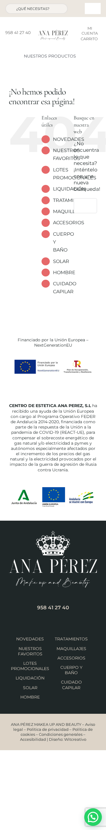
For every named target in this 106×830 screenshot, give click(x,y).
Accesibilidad (33, 739)
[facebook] (11, 41)
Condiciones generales (60, 734)
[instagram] (21, 41)
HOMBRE (64, 272)
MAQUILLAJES (71, 648)
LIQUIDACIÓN (30, 678)
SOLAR (61, 261)
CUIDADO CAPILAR (71, 684)
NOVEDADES (68, 139)
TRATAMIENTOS (71, 639)
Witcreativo (75, 739)
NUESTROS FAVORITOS (30, 651)
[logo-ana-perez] (52, 32)
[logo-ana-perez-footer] (53, 533)
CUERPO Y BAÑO (71, 670)
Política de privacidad (48, 729)
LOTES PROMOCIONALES (30, 666)
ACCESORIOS (68, 222)
